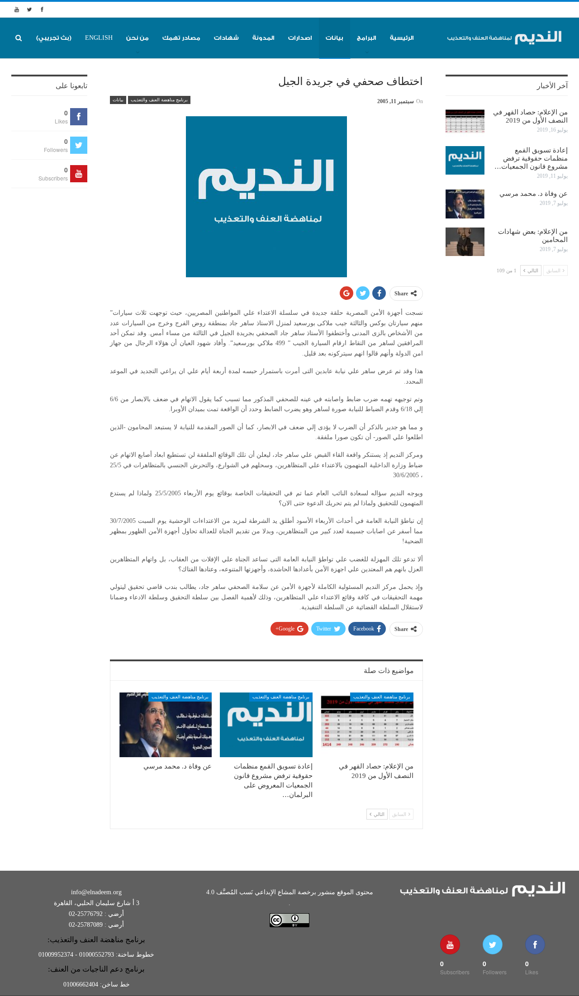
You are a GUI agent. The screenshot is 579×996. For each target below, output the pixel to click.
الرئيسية (402, 37)
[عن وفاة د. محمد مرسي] (165, 724)
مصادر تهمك (181, 37)
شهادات (226, 37)
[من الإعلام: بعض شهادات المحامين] (465, 242)
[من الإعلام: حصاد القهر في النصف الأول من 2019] (367, 724)
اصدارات (300, 37)
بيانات (334, 37)
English (99, 37)
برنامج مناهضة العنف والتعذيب (159, 99)
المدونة (263, 37)
